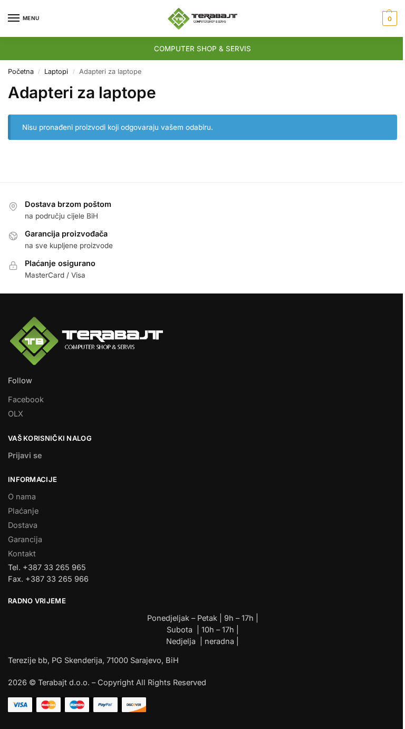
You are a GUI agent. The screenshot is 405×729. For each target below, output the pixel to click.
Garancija (25, 539)
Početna (21, 71)
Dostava (22, 525)
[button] (388, 18)
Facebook (26, 399)
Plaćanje (23, 511)
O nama (22, 496)
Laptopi (56, 71)
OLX (15, 414)
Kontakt (22, 553)
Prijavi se (25, 455)
